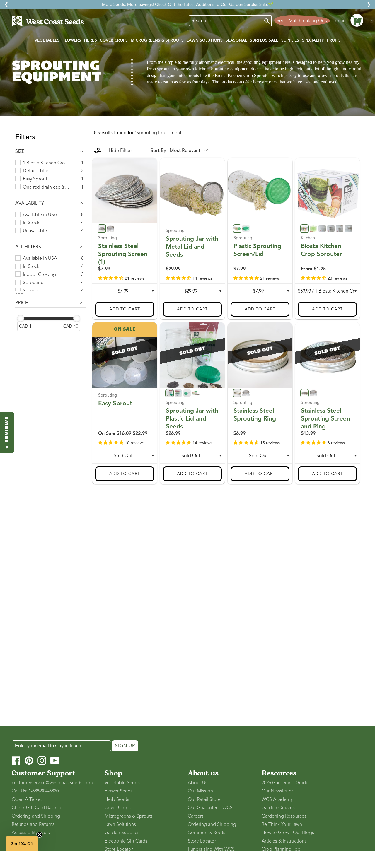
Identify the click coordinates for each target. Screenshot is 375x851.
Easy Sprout (115, 403)
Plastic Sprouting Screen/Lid (257, 249)
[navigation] (50, 235)
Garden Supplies (122, 832)
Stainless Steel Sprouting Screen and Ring (325, 418)
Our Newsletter (277, 791)
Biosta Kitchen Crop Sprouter (321, 249)
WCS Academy (277, 799)
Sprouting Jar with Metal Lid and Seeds (192, 246)
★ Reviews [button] (7, 432)
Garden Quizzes (278, 808)
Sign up (125, 746)
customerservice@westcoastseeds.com (52, 783)
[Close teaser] (39, 835)
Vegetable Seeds (122, 783)
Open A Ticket (27, 799)
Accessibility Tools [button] (31, 832)
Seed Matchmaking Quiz (302, 20)
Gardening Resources (284, 816)
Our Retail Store (204, 799)
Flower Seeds (119, 791)
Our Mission (200, 791)
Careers (196, 816)
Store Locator (202, 841)
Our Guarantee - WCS (210, 808)
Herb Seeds (117, 799)
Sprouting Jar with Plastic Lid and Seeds (192, 418)
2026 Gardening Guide (285, 783)
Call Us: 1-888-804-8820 (35, 791)
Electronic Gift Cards (126, 841)
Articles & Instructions (284, 841)
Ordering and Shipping (36, 816)
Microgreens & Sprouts (129, 816)
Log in (339, 20)
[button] (356, 20)
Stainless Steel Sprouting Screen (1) (122, 253)
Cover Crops (118, 808)
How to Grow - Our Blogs (288, 832)
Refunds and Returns (33, 824)
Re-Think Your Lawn (282, 824)
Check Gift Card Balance (37, 808)
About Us (197, 783)
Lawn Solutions (120, 824)
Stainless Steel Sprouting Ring (254, 414)
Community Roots (206, 832)
